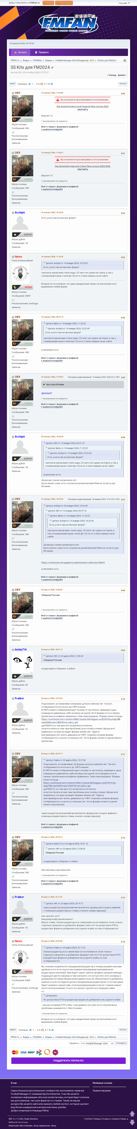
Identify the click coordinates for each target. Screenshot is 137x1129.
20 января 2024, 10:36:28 (52, 437)
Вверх (13, 1030)
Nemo (18, 256)
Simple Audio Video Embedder (21, 1126)
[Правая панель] (124, 60)
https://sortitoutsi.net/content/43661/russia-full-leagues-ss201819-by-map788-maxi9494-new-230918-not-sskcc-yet (79, 784)
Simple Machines (31, 1119)
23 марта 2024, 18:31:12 (51, 649)
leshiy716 (21, 649)
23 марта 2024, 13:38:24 (51, 590)
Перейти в (74, 1043)
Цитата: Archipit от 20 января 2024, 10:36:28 (67, 506)
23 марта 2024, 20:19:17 (51, 754)
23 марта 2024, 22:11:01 (51, 897)
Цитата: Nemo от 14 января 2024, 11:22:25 (66, 323)
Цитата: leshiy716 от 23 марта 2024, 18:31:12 (67, 844)
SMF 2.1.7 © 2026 (16, 1119)
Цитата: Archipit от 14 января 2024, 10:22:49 (67, 263)
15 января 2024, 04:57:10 (52, 317)
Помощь (97, 1119)
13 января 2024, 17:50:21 (52, 153)
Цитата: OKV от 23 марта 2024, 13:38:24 (64, 656)
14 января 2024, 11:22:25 (52, 257)
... (35, 84)
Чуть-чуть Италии (55, 384)
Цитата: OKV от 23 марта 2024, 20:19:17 (64, 903)
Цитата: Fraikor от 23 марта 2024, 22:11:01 (66, 948)
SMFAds (12, 1122)
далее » (122, 75)
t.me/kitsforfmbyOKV (52, 129)
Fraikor (19, 698)
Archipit (20, 212)
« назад (111, 75)
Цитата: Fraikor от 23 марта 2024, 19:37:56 (66, 760)
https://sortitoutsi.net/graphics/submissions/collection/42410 (73, 562)
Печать (122, 84)
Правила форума (102, 1090)
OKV (91, 60)
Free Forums (23, 1122)
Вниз (12, 84)
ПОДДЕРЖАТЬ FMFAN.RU (68, 1060)
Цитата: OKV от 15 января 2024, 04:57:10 (65, 443)
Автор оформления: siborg (45, 1126)
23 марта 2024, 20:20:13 (51, 837)
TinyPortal (88, 1119)
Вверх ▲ (124, 1119)
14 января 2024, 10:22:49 (52, 212)
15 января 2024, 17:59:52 (52, 377)
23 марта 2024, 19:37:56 (51, 698)
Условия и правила (111, 1119)
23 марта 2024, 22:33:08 (51, 941)
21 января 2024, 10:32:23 (52, 499)
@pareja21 (46, 393)
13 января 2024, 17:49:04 (52, 93)
